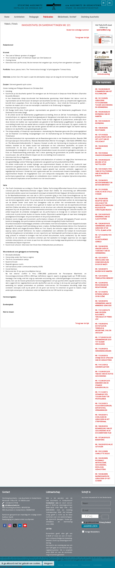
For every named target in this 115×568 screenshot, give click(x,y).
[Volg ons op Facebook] (4, 525)
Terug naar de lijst (82, 37)
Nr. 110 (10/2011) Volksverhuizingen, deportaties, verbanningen (103, 406)
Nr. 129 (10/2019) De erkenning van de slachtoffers (102, 216)
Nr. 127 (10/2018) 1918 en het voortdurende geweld (103, 238)
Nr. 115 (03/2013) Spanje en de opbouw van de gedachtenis (104, 357)
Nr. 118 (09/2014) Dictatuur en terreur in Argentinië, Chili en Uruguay (103, 328)
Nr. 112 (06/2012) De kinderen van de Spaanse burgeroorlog (102, 384)
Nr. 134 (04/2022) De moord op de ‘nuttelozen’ (102, 162)
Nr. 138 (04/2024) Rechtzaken (101, 129)
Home (6, 16)
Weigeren (48, 563)
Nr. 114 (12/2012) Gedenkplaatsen (102, 366)
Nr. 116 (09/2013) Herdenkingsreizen (103, 350)
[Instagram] (9, 525)
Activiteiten (19, 16)
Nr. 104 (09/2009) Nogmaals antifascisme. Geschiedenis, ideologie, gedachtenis (101, 463)
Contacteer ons (52, 503)
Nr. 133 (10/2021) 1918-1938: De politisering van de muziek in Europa (103, 172)
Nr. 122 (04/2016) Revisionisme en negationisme (101, 285)
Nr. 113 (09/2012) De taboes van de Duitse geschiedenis (104, 373)
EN (110, 3)
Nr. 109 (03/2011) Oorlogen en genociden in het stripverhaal (102, 418)
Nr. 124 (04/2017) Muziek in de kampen (103, 270)
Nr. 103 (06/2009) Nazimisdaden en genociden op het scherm (102, 477)
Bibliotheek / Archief (67, 16)
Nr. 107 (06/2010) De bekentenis (102, 438)
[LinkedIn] (19, 525)
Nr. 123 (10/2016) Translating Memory (104, 277)
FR (103, 3)
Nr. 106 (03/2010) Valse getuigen (104, 445)
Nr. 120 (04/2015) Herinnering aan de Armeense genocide (103, 303)
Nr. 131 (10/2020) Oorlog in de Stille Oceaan (103, 191)
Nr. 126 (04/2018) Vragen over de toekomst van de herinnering (102, 249)
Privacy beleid (105, 522)
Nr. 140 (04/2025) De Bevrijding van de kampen (102, 114)
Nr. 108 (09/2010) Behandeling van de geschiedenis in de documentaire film (103, 429)
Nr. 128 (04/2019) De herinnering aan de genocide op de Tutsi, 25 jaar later (103, 226)
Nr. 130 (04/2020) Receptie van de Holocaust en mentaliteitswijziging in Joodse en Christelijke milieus (104, 204)
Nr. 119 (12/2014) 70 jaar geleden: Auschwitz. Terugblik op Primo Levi (103, 314)
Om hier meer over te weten (11, 567)
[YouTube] (24, 525)
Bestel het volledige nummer (78, 30)
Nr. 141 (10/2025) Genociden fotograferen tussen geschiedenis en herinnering (104, 102)
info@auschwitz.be (12, 505)
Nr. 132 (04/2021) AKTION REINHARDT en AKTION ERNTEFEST (103, 182)
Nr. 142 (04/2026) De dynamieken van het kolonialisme (103, 91)
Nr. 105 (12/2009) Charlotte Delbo (102, 452)
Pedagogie (34, 16)
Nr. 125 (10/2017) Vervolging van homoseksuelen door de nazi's (102, 260)
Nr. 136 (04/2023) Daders (101, 147)
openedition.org (103, 29)
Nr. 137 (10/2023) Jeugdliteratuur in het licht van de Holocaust (103, 138)
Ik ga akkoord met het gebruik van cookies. (21, 563)
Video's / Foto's (11, 23)
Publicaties (48, 16)
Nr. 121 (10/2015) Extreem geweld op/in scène (102, 294)
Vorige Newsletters (92, 532)
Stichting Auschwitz (90, 16)
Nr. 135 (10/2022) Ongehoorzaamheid (103, 154)
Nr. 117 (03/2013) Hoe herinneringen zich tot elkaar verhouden (103, 340)
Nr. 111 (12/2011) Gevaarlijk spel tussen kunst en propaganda (102, 395)
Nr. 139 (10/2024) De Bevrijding (102, 122)
